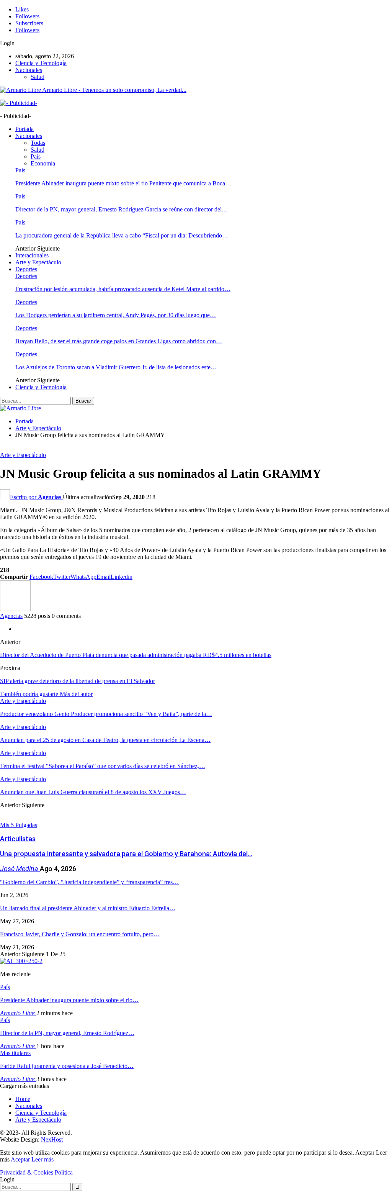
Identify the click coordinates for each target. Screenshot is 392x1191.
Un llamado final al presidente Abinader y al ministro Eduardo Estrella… (87, 908)
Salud (37, 77)
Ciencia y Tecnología (41, 63)
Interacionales (32, 255)
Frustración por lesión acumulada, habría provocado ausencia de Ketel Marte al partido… (122, 289)
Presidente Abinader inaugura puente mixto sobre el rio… (69, 1000)
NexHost (52, 1139)
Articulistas (18, 839)
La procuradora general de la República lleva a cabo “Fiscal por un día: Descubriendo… (121, 235)
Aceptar (21, 1159)
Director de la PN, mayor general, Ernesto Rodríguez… (67, 1033)
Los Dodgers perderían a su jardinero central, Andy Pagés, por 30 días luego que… (115, 315)
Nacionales (28, 70)
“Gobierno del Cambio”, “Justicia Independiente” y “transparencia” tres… (89, 882)
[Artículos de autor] (15, 609)
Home (22, 1099)
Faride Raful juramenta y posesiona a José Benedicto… (67, 1066)
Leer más (42, 1159)
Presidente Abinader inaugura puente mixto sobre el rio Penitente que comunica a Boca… (123, 183)
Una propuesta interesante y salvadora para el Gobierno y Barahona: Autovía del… (126, 854)
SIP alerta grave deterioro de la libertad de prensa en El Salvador (77, 681)
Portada (24, 129)
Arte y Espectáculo (38, 262)
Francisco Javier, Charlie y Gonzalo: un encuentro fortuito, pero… (80, 934)
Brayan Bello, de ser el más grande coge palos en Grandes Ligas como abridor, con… (118, 341)
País (36, 156)
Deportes (26, 269)
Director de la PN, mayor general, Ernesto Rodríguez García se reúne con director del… (121, 209)
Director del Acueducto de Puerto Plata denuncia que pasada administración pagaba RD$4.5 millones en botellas (135, 655)
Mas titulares (15, 1053)
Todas (38, 142)
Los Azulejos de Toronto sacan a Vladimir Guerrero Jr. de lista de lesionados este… (116, 367)
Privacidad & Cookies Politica (36, 1172)
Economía (43, 163)
